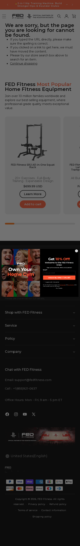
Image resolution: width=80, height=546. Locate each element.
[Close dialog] (76, 251)
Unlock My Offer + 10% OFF (59, 278)
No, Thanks (59, 288)
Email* (45, 269)
